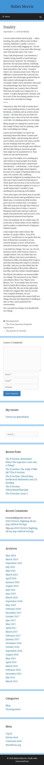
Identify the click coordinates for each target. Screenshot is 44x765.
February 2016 (13, 670)
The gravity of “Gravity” (16, 331)
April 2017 (11, 628)
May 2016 (11, 658)
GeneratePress (22, 761)
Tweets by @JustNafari (17, 417)
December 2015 (14, 673)
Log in (9, 733)
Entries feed (12, 737)
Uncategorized (12, 321)
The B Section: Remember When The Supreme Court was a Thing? (21, 462)
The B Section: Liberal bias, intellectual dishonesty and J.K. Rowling (21, 479)
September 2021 (14, 563)
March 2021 (12, 574)
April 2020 (11, 578)
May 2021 (11, 571)
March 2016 (12, 666)
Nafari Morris (22, 7)
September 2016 (14, 651)
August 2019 (12, 586)
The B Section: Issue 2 (17, 493)
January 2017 (12, 639)
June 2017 (11, 620)
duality (6, 115)
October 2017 (12, 616)
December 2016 (14, 643)
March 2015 (12, 681)
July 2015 (10, 677)
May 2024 (11, 555)
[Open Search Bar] (40, 17)
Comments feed (14, 741)
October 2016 (12, 647)
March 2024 (12, 559)
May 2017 (11, 624)
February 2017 (13, 635)
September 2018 (14, 601)
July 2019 (10, 590)
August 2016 (12, 654)
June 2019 (11, 593)
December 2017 (14, 612)
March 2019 (12, 597)
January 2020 (12, 582)
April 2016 (11, 662)
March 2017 (12, 631)
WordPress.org (13, 745)
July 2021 (10, 567)
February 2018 (13, 609)
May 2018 (11, 605)
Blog (8, 705)
